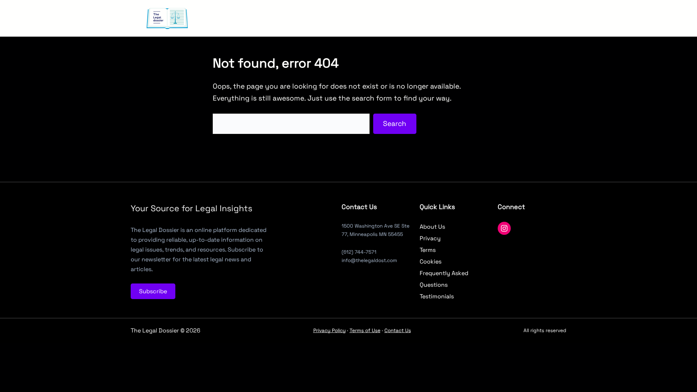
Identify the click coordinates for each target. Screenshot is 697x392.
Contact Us (397, 330)
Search (394, 123)
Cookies (430, 261)
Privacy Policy (329, 330)
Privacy (430, 238)
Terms (428, 250)
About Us (432, 226)
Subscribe (153, 291)
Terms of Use (365, 330)
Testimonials (437, 296)
